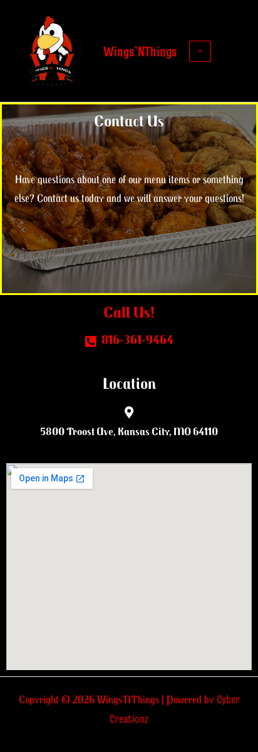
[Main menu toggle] (199, 51)
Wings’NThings (140, 51)
